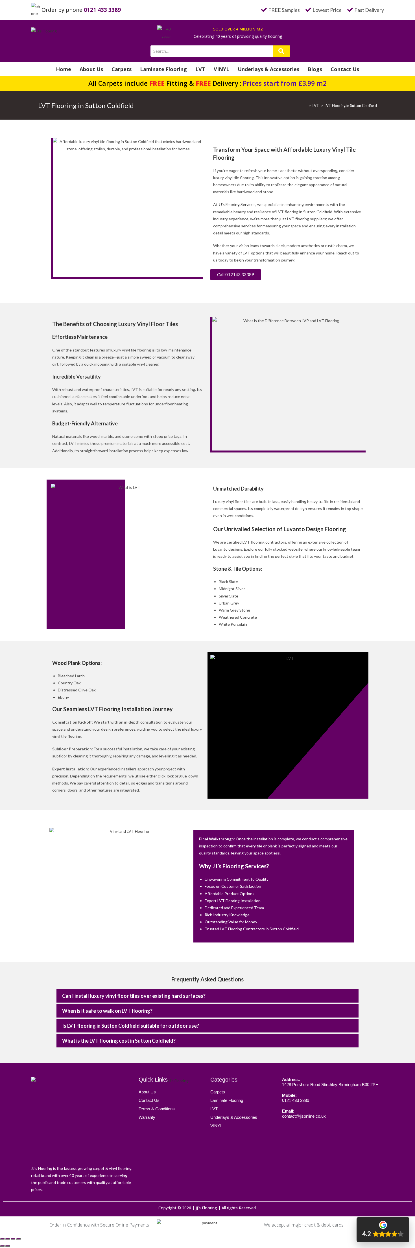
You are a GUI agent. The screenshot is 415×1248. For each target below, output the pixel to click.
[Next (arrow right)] (7, 1246)
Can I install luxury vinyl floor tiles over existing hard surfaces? (134, 996)
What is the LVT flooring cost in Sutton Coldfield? (119, 1041)
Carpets (122, 69)
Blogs (315, 69)
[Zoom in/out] (18, 1239)
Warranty (147, 1117)
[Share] (7, 1239)
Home (63, 69)
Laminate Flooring (163, 69)
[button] (207, 996)
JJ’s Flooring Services (237, 204)
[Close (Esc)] (2, 1239)
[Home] (305, 105)
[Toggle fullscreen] (13, 1239)
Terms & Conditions (157, 1108)
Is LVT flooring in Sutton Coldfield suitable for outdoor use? (130, 1026)
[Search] (281, 51)
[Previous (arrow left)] (2, 1246)
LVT (200, 69)
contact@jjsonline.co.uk (304, 1116)
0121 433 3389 (102, 10)
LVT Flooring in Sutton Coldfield (351, 105)
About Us (91, 69)
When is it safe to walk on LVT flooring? (107, 1011)
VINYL (221, 69)
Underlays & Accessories (268, 69)
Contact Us (345, 69)
